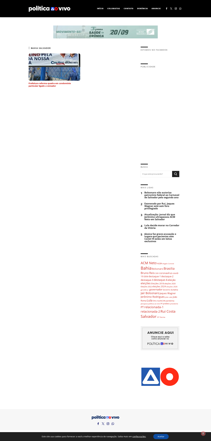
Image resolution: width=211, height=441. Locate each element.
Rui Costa (167, 311)
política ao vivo (154, 303)
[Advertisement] (160, 114)
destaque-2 (167, 276)
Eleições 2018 (157, 283)
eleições (146, 283)
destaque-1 (155, 276)
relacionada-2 (150, 311)
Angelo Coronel (168, 264)
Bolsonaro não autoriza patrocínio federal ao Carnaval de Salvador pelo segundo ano (161, 195)
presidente (174, 304)
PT (142, 307)
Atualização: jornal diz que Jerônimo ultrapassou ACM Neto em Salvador (159, 217)
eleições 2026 (171, 287)
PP (161, 304)
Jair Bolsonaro (150, 293)
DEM (146, 276)
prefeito (166, 303)
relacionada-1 (154, 307)
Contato (128, 8)
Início (100, 8)
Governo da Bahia (170, 289)
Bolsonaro (157, 268)
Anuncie (156, 8)
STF (158, 317)
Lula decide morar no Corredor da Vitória (161, 226)
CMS (157, 273)
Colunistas (113, 8)
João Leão (168, 297)
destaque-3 (147, 280)
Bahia (146, 268)
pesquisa (144, 303)
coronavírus (165, 273)
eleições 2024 (159, 286)
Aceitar (161, 436)
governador (155, 289)
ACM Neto (149, 262)
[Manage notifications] (203, 433)
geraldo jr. (145, 290)
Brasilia (169, 268)
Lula (149, 300)
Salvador (148, 316)
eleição (172, 280)
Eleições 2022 (146, 286)
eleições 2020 (170, 283)
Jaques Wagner (168, 293)
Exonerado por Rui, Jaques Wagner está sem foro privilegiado (159, 206)
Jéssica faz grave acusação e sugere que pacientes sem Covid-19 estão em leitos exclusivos (160, 238)
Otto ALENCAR (159, 300)
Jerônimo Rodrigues (153, 296)
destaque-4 (160, 280)
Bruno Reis (148, 273)
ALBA (159, 263)
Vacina (162, 317)
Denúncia (142, 8)
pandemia (170, 300)
